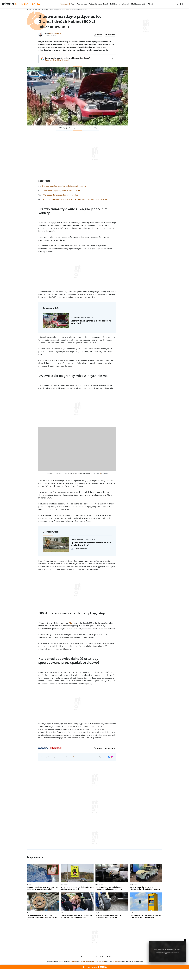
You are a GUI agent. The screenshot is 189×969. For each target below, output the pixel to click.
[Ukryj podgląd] (185, 940)
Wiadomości (45, 9)
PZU (70, 623)
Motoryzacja (36, 9)
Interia (29, 9)
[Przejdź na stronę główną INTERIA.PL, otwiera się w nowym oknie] (8, 3)
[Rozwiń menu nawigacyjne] (185, 4)
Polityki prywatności (85, 961)
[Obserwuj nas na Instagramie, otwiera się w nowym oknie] (112, 757)
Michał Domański (55, 34)
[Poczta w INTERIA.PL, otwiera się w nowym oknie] (181, 4)
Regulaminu (73, 961)
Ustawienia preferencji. (98, 961)
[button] (65, 4)
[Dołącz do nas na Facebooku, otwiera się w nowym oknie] (109, 757)
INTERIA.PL (116, 961)
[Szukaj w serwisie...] (178, 4)
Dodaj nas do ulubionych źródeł (67, 60)
